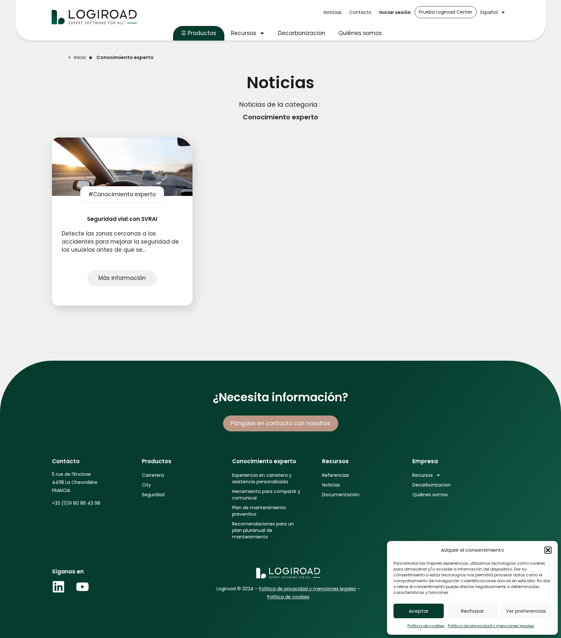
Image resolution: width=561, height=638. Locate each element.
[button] (548, 550)
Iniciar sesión (395, 12)
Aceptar (419, 611)
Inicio (80, 57)
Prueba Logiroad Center (445, 12)
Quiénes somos (360, 33)
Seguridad (153, 494)
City (146, 485)
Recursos (243, 33)
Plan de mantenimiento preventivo (259, 510)
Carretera (153, 475)
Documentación (340, 494)
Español (489, 12)
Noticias (333, 12)
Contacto (360, 12)
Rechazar (472, 611)
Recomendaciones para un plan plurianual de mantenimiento (263, 530)
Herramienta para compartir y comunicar (266, 494)
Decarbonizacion (301, 33)
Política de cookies (425, 626)
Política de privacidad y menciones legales (491, 626)
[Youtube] (82, 586)
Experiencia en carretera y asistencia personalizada (262, 478)
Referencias (335, 475)
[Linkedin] (58, 586)
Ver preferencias (526, 611)
